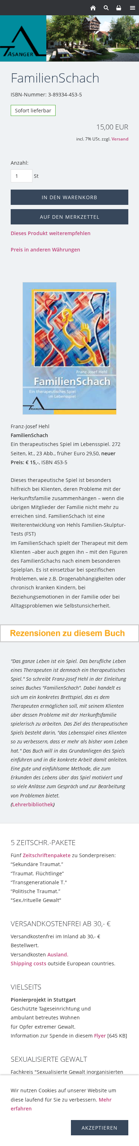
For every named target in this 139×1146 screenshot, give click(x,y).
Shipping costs (28, 963)
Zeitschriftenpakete (47, 855)
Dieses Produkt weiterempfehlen (51, 233)
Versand (120, 139)
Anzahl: (20, 162)
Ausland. (57, 954)
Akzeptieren (100, 1127)
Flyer (100, 1035)
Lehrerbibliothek (32, 804)
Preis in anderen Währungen (45, 249)
